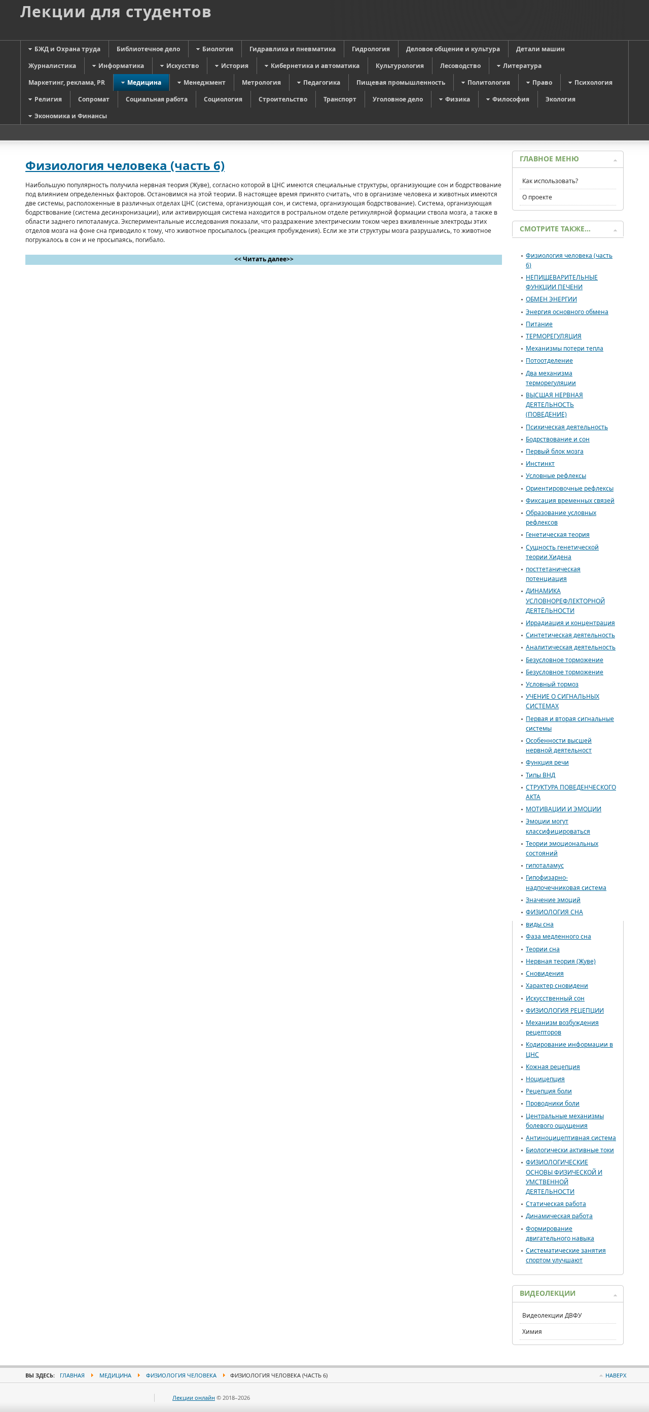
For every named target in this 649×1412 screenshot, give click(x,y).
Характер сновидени (557, 985)
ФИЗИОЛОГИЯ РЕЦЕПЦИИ (565, 1010)
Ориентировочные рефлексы (570, 488)
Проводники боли (553, 1103)
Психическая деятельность (567, 427)
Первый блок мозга (555, 451)
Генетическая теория (558, 534)
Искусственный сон (555, 998)
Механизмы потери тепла (564, 348)
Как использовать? (550, 181)
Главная (72, 1375)
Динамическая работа (559, 1216)
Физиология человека (181, 1375)
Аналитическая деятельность (571, 647)
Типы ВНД (540, 775)
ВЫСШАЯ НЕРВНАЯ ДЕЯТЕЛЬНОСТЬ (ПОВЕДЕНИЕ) (554, 405)
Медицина (115, 1375)
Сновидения (545, 973)
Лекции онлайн (193, 1397)
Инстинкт (540, 463)
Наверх (615, 1375)
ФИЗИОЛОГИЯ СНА (554, 912)
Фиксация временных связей (570, 500)
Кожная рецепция (553, 1066)
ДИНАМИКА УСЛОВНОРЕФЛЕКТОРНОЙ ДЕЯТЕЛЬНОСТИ (565, 600)
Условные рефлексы (556, 475)
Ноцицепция (545, 1079)
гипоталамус (545, 865)
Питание (539, 324)
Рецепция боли (549, 1091)
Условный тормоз (552, 684)
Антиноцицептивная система (571, 1137)
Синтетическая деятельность (570, 635)
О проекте (537, 197)
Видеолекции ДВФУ (552, 1315)
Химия (532, 1331)
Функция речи (547, 762)
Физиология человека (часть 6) (125, 165)
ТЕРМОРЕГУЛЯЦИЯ (554, 336)
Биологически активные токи (570, 1150)
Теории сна (543, 949)
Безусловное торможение (564, 660)
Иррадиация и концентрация (570, 622)
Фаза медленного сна (558, 936)
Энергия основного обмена (567, 311)
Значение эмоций (553, 900)
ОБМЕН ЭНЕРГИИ (551, 299)
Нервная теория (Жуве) (561, 961)
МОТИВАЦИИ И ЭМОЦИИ (563, 809)
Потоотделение (549, 360)
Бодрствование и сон (558, 439)
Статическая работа (556, 1203)
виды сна (540, 924)
